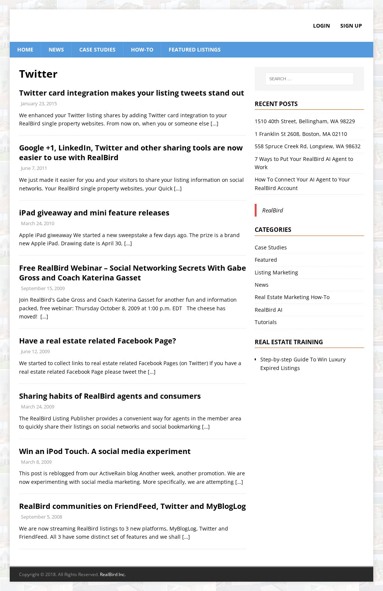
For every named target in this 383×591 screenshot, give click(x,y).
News (56, 49)
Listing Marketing (276, 272)
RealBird (272, 210)
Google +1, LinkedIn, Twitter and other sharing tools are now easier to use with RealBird (131, 152)
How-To (142, 49)
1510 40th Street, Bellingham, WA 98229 (305, 121)
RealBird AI (268, 309)
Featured (266, 259)
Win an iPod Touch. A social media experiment (105, 451)
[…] (214, 123)
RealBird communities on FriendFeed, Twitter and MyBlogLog (132, 506)
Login (321, 25)
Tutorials (266, 322)
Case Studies (97, 49)
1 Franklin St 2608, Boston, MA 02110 (301, 133)
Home (25, 49)
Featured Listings (195, 49)
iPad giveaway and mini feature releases (94, 213)
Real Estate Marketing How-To (292, 297)
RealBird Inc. (113, 574)
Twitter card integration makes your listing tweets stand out (131, 93)
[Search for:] (309, 78)
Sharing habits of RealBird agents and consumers (110, 396)
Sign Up (351, 25)
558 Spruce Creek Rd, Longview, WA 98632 (308, 146)
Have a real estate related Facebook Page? (97, 341)
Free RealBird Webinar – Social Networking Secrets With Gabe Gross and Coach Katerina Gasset (132, 273)
